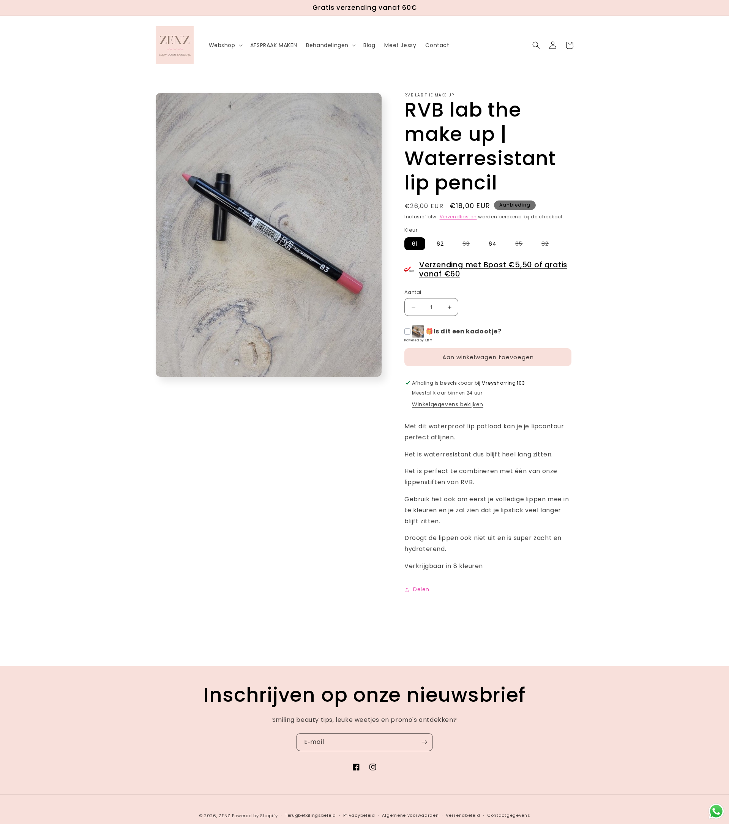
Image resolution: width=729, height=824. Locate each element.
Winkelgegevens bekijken (447, 404)
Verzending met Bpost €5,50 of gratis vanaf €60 (493, 269)
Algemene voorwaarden (410, 815)
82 (548, 245)
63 (469, 245)
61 (415, 244)
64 (493, 244)
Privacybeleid (359, 815)
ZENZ (224, 816)
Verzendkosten (458, 216)
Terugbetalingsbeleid (310, 815)
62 (440, 244)
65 (522, 245)
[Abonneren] (424, 742)
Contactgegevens (508, 815)
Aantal (412, 292)
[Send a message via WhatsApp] (716, 811)
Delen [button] (421, 589)
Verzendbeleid (463, 815)
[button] (225, 45)
